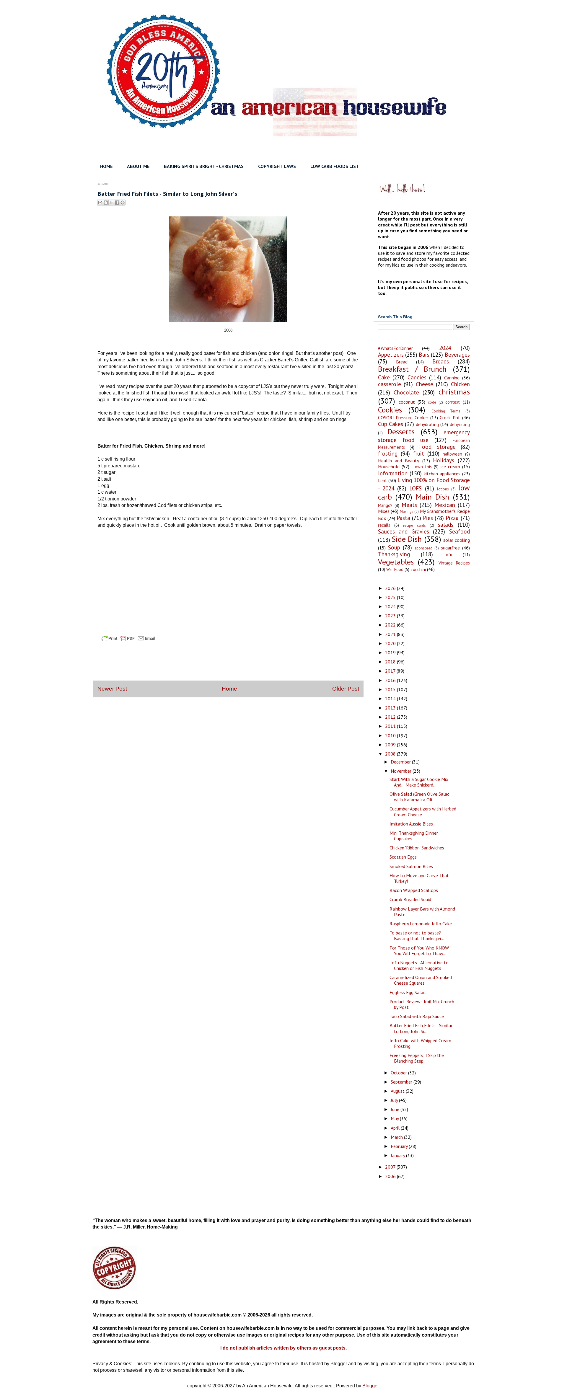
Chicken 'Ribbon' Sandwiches (417, 848)
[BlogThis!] (106, 202)
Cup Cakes (390, 424)
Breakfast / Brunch (412, 369)
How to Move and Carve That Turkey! (419, 878)
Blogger (370, 1385)
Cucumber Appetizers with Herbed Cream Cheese (423, 811)
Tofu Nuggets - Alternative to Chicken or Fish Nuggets (419, 965)
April (396, 1128)
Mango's (385, 505)
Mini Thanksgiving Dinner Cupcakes (414, 835)
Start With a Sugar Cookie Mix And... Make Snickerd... (419, 782)
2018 (391, 662)
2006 (391, 1176)
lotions (443, 489)
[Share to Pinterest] (123, 202)
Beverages (457, 354)
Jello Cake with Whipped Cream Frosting (420, 1043)
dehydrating (427, 424)
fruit (418, 453)
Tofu (448, 554)
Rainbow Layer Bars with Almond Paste (422, 911)
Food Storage (437, 446)
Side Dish (407, 539)
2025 (391, 597)
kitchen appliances (442, 474)
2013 (391, 708)
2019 (391, 652)
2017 (391, 671)
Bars (424, 354)
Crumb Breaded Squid (410, 899)
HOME (106, 166)
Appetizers (391, 354)
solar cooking (456, 540)
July (395, 1100)
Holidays (443, 460)
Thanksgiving (394, 554)
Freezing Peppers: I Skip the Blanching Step (417, 1058)
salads (445, 524)
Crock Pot (450, 417)
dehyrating (460, 424)
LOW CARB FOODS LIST (334, 166)
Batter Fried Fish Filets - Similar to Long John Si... (421, 1028)
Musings (406, 511)
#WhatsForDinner (395, 348)
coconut (407, 402)
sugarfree (450, 548)
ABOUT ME (138, 166)
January (398, 1155)
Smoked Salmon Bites (411, 866)
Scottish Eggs (403, 857)
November (402, 771)
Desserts (401, 431)
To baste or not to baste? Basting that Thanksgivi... (417, 935)
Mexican (444, 504)
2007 (391, 1167)
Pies (428, 517)
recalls (384, 525)
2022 (391, 625)
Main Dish (432, 497)
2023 (391, 616)
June (395, 1109)
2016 (391, 680)
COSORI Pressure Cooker (403, 417)
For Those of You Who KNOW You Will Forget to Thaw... (419, 950)
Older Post (345, 689)
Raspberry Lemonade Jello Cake (421, 923)
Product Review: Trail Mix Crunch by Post (422, 1004)
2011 (391, 726)
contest (452, 402)
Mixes (384, 511)
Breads (440, 361)
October (399, 1073)
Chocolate (406, 392)
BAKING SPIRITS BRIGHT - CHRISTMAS (204, 166)
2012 (391, 717)
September (402, 1082)
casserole (389, 384)
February (400, 1146)
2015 (391, 689)
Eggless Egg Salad (408, 992)
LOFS (415, 488)
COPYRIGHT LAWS (277, 166)
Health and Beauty (398, 461)
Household (389, 466)
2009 (391, 745)
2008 (391, 754)
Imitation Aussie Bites (411, 824)
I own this (421, 466)
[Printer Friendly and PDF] (128, 643)
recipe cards (414, 525)
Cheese (424, 384)
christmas (454, 392)
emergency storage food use (424, 435)
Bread (402, 362)
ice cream (450, 466)
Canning (452, 378)
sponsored (423, 548)
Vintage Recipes (454, 563)
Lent (382, 480)
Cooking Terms (445, 411)
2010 (391, 735)
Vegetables (396, 562)
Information (393, 473)
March (397, 1137)
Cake (384, 377)
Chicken (460, 384)
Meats (409, 504)
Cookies (390, 410)
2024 (445, 347)
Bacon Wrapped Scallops (414, 890)
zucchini (418, 569)
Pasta (403, 517)
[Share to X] (111, 202)
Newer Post (112, 689)
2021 (391, 634)
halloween (452, 454)
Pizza (452, 517)
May (395, 1118)
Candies (417, 377)
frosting (387, 453)
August (398, 1091)
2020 (391, 643)
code (432, 402)
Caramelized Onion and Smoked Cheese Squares (421, 980)
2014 (391, 699)
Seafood (459, 531)
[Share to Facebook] (117, 202)
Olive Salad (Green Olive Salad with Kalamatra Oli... (419, 796)
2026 (391, 588)
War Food (394, 569)
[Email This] (100, 202)
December (401, 762)
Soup (394, 547)
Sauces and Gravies (403, 531)
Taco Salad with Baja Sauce (417, 1016)
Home (229, 689)
